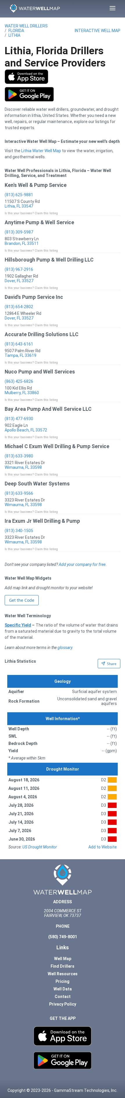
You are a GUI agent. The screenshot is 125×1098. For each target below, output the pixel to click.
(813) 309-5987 (19, 232)
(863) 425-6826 (19, 381)
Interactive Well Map (97, 30)
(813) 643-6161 (19, 344)
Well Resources (63, 973)
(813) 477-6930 (19, 418)
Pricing (62, 981)
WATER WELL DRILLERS (26, 26)
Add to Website (102, 847)
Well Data (62, 989)
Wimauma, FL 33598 (23, 467)
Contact (63, 996)
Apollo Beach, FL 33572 (26, 430)
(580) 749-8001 (62, 936)
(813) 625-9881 (19, 194)
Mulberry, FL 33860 (22, 392)
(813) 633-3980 (19, 456)
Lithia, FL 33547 (19, 206)
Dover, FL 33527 (19, 280)
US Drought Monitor (39, 847)
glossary (65, 647)
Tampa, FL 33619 (20, 355)
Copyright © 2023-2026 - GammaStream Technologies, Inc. (62, 1090)
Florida (16, 30)
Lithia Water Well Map (41, 150)
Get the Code (21, 600)
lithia (14, 35)
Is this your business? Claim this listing (31, 213)
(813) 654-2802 (19, 306)
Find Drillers (62, 966)
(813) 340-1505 (19, 530)
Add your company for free (82, 564)
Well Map (62, 958)
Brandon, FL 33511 (22, 243)
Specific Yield (18, 625)
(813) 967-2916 (19, 269)
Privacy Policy (62, 1004)
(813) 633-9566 (19, 493)
